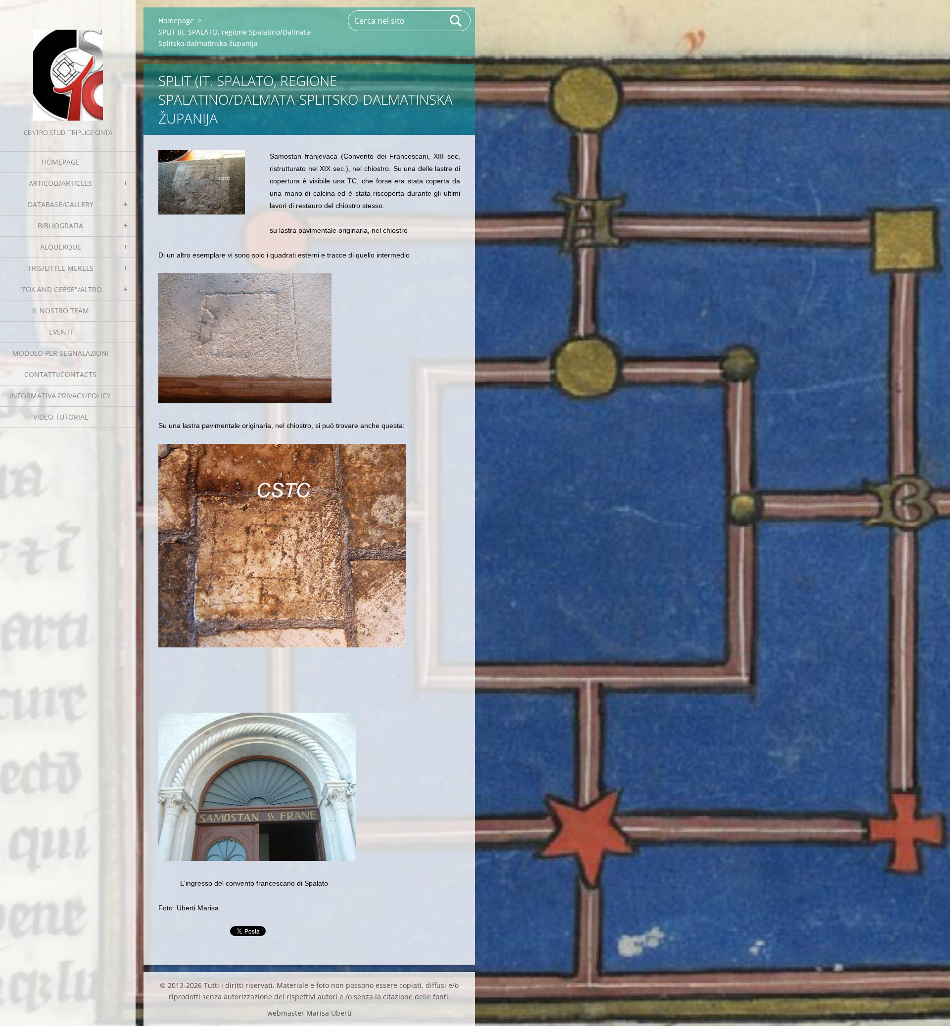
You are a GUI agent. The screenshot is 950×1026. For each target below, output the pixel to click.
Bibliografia (60, 225)
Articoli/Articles (60, 183)
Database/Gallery (61, 204)
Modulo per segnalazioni (60, 353)
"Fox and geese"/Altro (60, 289)
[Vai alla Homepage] (68, 63)
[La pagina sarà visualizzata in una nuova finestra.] (201, 182)
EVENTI (60, 332)
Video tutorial (60, 417)
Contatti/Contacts (60, 374)
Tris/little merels (61, 268)
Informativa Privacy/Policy (60, 395)
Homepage (61, 162)
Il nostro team (60, 310)
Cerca (456, 20)
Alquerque (60, 247)
